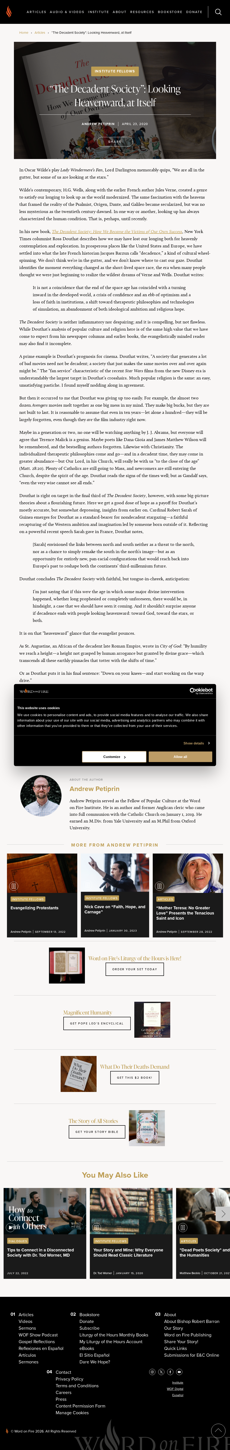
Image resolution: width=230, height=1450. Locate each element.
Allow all (180, 757)
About (120, 11)
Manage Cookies (72, 1412)
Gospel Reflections (37, 1341)
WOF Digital (175, 1389)
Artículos (27, 1355)
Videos (25, 1321)
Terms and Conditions (77, 1385)
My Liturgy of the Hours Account (111, 1341)
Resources (142, 11)
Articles (36, 11)
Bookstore (170, 11)
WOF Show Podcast (38, 1334)
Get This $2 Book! (135, 1078)
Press (61, 1399)
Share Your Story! (181, 1341)
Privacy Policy (69, 1379)
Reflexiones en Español (41, 1348)
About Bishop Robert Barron (191, 1321)
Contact (63, 1372)
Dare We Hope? (95, 1361)
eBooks (87, 1348)
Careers (63, 1392)
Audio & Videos (67, 11)
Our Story (173, 1328)
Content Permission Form (80, 1406)
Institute (98, 11)
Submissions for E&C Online (191, 1355)
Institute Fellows (115, 71)
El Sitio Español (95, 1355)
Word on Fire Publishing (187, 1334)
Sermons (27, 1328)
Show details (194, 743)
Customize (111, 757)
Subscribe (90, 1328)
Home (23, 32)
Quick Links (175, 1348)
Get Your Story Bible (96, 1132)
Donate (194, 11)
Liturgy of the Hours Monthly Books (114, 1334)
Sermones (28, 1361)
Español (177, 1395)
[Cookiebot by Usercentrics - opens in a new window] (193, 691)
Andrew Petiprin (98, 124)
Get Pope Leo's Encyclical (97, 1023)
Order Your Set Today (134, 969)
